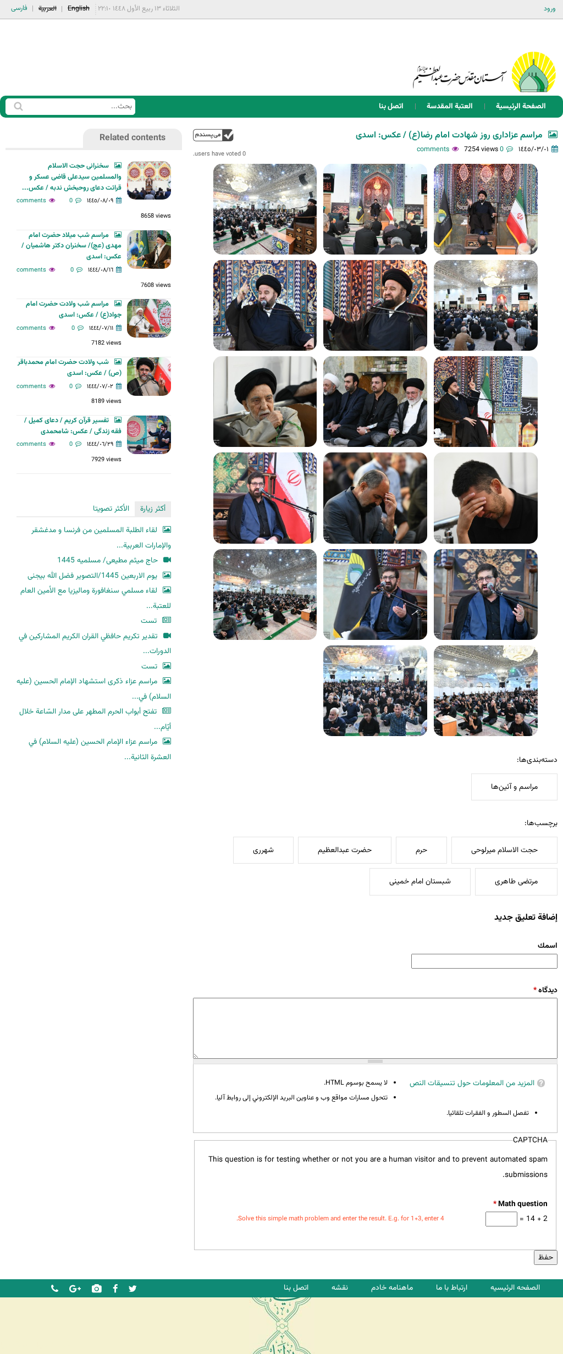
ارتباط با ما (451, 1288)
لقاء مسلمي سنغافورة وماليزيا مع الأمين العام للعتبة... (95, 598)
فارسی (19, 8)
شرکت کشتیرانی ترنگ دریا (38, 1345)
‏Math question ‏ (520, 1204)
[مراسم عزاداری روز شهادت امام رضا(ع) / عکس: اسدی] (486, 209)
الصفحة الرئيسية (521, 106)
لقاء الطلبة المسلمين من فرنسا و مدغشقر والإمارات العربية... (101, 537)
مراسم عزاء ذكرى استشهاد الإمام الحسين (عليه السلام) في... (93, 689)
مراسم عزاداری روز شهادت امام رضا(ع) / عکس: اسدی (449, 135)
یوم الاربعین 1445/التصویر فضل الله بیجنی (92, 576)
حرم (421, 850)
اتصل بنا (391, 106)
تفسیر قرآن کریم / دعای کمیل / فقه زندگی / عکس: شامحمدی (73, 426)
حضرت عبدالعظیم (345, 850)
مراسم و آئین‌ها (514, 787)
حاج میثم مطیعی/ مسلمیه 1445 (107, 560)
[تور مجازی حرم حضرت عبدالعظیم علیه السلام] (44, 90)
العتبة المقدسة (450, 106)
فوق (213, 135)
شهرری (263, 850)
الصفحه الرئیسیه (515, 1288)
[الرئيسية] (484, 57)
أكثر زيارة (152, 509)
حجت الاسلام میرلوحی (504, 850)
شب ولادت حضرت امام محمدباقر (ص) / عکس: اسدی (70, 368)
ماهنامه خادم (392, 1288)
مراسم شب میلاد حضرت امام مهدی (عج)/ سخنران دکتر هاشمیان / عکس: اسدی (71, 246)
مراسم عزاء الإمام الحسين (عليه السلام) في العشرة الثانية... (100, 749)
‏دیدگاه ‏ (545, 990)
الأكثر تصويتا (111, 509)
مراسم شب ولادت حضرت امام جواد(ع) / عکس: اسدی (74, 309)
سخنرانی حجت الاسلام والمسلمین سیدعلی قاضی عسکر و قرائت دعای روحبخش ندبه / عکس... (72, 177)
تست (149, 621)
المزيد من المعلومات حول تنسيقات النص (472, 1083)
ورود (550, 8)
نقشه (340, 1288)
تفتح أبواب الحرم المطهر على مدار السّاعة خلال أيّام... (95, 719)
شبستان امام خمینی (420, 881)
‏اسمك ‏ (547, 946)
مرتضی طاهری (516, 881)
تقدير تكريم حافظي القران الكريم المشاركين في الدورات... (95, 644)
